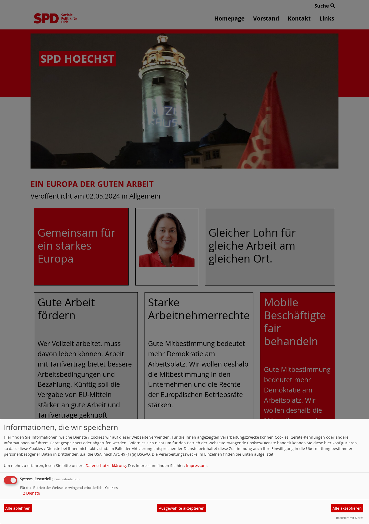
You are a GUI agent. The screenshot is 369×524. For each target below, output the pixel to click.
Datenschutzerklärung (106, 465)
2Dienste (30, 493)
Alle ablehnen (18, 508)
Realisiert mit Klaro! (349, 518)
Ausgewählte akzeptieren (181, 508)
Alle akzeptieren (347, 508)
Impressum (196, 465)
